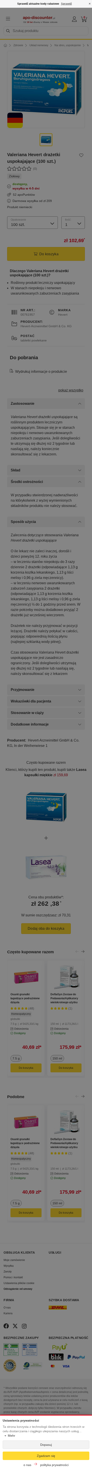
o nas (27, 1465)
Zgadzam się (46, 1456)
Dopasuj (46, 1444)
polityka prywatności (54, 1465)
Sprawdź (66, 3)
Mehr (11, 1435)
